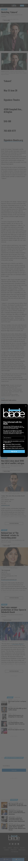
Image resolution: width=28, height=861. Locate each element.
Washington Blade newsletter (13, 444)
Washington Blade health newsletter (14, 448)
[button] (14, 445)
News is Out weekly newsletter (13, 446)
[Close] (25, 405)
